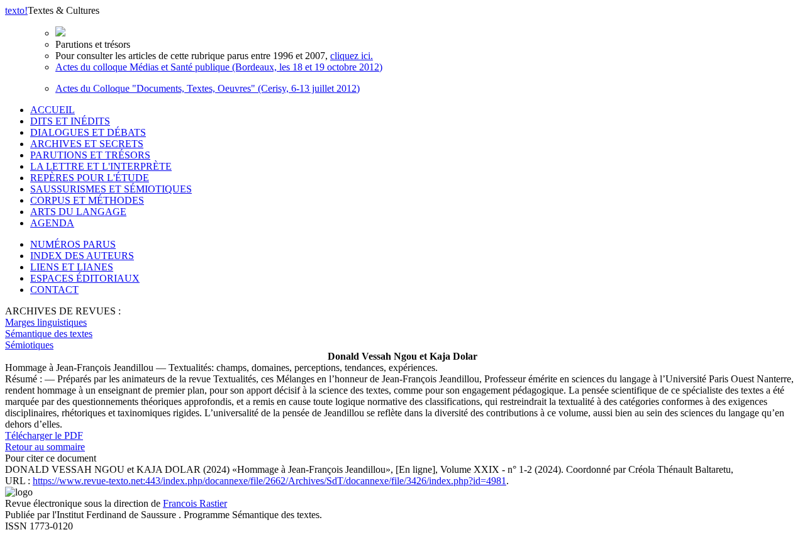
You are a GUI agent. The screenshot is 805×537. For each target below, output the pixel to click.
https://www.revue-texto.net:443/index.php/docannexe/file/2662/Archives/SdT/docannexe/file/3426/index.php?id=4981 (269, 480)
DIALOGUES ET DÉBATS (88, 132)
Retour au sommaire (45, 446)
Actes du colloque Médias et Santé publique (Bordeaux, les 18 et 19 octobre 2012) (218, 67)
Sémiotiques (29, 345)
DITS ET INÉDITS (70, 121)
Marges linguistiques (46, 322)
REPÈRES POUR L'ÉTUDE (89, 177)
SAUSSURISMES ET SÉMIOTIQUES (111, 189)
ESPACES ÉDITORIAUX (85, 278)
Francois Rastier (195, 503)
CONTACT (54, 289)
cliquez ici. (351, 55)
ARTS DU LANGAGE (78, 211)
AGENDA (52, 223)
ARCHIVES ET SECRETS (86, 143)
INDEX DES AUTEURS (82, 255)
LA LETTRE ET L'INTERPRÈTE (101, 166)
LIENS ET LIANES (71, 267)
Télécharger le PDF (44, 435)
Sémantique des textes (48, 333)
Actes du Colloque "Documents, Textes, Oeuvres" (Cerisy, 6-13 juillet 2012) (207, 88)
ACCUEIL (52, 109)
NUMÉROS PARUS (73, 244)
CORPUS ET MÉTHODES (87, 200)
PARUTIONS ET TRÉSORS (90, 155)
